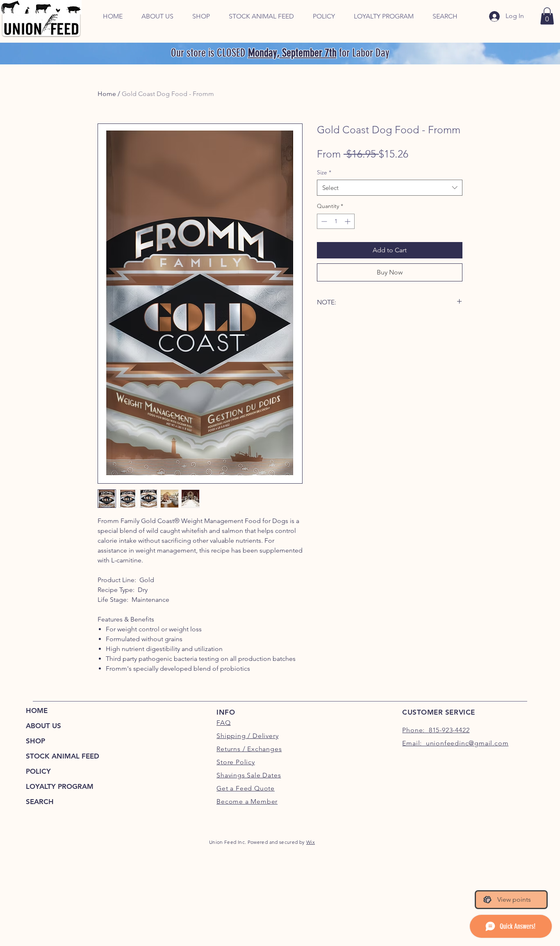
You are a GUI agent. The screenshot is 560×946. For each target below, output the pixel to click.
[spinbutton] (335, 221)
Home (107, 94)
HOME (37, 710)
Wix (310, 842)
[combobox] (389, 188)
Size (324, 172)
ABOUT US (43, 726)
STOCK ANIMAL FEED (62, 756)
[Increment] (348, 221)
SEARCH (40, 801)
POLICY (38, 771)
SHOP (35, 741)
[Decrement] (323, 221)
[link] (547, 16)
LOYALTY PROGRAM (59, 786)
